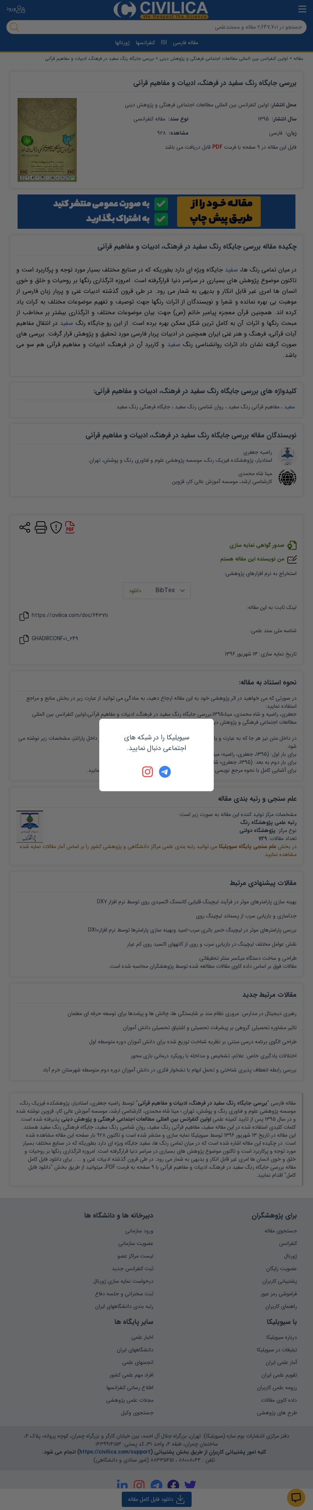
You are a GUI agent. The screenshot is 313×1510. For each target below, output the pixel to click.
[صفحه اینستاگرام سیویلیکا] (148, 772)
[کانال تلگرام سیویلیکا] (165, 772)
